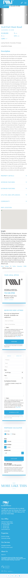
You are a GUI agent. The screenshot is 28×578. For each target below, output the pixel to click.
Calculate (14, 458)
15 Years (13, 434)
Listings (7, 266)
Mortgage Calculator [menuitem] (6, 545)
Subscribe (14, 341)
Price (5, 438)
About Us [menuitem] (3, 554)
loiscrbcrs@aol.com (5, 529)
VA (10, 266)
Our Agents (11, 299)
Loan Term (7, 431)
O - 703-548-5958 (5, 524)
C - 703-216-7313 (5, 526)
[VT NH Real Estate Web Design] (14, 567)
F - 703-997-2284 (5, 527)
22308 (24, 266)
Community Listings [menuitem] (5, 538)
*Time (5, 375)
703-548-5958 (9, 293)
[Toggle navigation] (25, 3)
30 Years (8, 434)
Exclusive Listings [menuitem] (5, 536)
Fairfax (14, 266)
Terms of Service (7, 417)
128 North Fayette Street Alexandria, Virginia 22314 (7, 522)
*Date (5, 370)
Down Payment (7, 444)
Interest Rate (7, 450)
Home (2, 266)
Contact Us (6, 299)
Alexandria (19, 266)
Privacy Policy (18, 336)
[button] (2, 15)
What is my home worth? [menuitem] (7, 547)
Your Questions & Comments (10, 381)
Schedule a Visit (18, 355)
